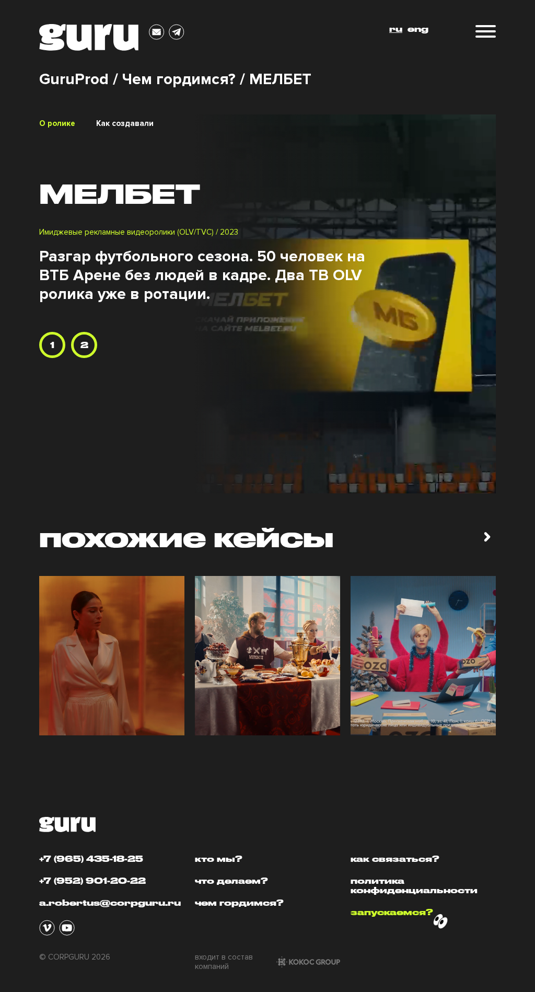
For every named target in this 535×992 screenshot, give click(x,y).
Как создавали (125, 123)
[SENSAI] (111, 655)
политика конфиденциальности (414, 885)
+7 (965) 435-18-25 (91, 858)
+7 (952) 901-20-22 (92, 880)
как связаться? (395, 858)
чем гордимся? (239, 902)
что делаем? (231, 880)
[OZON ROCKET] (423, 655)
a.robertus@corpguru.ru (110, 902)
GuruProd (74, 79)
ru (395, 28)
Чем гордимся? (179, 79)
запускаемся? (392, 912)
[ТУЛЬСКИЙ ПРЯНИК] (267, 655)
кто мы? (218, 858)
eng (418, 28)
